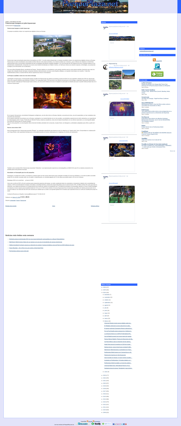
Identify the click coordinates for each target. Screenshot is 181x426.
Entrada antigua (95, 206)
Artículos (90, 421)
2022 (104, 378)
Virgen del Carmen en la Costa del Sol (151, 140)
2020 (104, 383)
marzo (106, 318)
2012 (104, 404)
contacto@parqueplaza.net (146, 51)
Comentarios (97, 421)
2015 (104, 396)
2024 (104, 292)
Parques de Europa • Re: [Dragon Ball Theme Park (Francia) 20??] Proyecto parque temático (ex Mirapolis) (156, 85)
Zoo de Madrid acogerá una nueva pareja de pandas (117, 336)
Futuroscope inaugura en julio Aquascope (20, 23)
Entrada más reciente (10, 206)
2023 (104, 375)
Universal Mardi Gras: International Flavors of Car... (117, 365)
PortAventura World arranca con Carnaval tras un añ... (118, 352)
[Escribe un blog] (23, 197)
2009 (104, 412)
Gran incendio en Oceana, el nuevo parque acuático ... (118, 357)
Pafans (143, 125)
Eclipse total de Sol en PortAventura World (152, 127)
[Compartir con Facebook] (27, 197)
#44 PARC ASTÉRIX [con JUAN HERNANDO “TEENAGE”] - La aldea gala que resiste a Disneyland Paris (156, 146)
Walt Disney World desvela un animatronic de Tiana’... (118, 349)
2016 (104, 394)
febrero (106, 321)
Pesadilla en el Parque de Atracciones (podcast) (154, 144)
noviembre (107, 297)
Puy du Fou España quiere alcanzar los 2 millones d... (118, 331)
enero (106, 371)
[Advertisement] (90, 16)
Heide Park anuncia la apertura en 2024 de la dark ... (117, 344)
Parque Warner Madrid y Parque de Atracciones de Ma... (118, 339)
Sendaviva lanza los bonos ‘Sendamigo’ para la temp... (118, 368)
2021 (104, 380)
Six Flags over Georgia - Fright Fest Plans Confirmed (155, 98)
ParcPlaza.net (145, 117)
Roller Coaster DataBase (148, 90)
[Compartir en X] (25, 197)
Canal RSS (159, 61)
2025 (104, 290)
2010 (104, 410)
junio (105, 310)
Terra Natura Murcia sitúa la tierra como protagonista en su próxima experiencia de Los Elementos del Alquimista (157, 112)
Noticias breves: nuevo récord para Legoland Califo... (118, 347)
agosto (106, 305)
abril (105, 315)
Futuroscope (17, 25)
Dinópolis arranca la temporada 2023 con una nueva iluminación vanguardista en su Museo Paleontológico (36, 239)
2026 (104, 287)
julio (105, 308)
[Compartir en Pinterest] (28, 197)
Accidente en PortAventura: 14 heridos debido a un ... (118, 360)
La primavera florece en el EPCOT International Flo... (117, 333)
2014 (104, 399)
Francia (18, 200)
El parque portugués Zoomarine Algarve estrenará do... (118, 328)
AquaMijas (144, 138)
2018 (104, 388)
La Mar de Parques (147, 83)
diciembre (107, 294)
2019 (104, 386)
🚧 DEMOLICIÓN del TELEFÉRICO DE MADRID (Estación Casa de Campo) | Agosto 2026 (156, 133)
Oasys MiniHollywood (147, 102)
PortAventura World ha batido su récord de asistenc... (118, 363)
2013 (104, 402)
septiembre (107, 302)
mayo (106, 313)
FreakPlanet (145, 131)
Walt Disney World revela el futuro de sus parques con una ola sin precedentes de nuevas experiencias (35, 242)
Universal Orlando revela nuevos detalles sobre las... (117, 323)
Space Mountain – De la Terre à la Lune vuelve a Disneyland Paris (26, 248)
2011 (104, 407)
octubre (106, 300)
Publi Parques (145, 110)
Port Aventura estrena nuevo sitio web (19, 251)
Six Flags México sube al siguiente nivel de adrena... (117, 341)
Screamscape (145, 97)
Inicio (53, 206)
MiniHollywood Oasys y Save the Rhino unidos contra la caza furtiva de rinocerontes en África (156, 105)
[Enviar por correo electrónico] (21, 197)
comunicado (13, 200)
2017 (104, 391)
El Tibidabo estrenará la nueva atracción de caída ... (117, 325)
